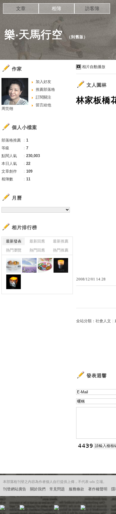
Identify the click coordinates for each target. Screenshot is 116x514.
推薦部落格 (45, 89)
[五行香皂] (45, 265)
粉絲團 (12, 509)
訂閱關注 (43, 97)
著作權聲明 (97, 489)
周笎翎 (7, 108)
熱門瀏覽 (13, 250)
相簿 (56, 8)
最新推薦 (60, 241)
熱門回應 (37, 250)
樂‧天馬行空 (33, 34)
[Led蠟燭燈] (61, 265)
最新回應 (37, 241)
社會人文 (103, 321)
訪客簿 (92, 8)
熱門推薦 (60, 250)
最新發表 (13, 241)
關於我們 (38, 489)
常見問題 (57, 489)
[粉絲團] (2, 507)
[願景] (29, 265)
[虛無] (13, 265)
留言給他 (43, 105)
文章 (21, 8)
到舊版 (77, 37)
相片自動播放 (93, 67)
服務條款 (76, 489)
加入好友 (43, 81)
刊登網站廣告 (14, 489)
